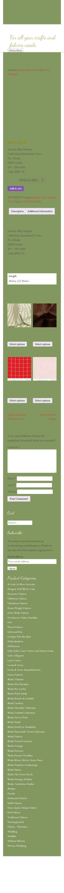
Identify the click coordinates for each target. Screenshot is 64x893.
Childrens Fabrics (17, 598)
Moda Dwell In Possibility (21, 727)
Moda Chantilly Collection (21, 707)
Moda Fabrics (14, 736)
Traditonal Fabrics (17, 817)
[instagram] (21, 21)
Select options (17, 344)
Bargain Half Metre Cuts (21, 589)
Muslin (11, 788)
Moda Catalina (15, 703)
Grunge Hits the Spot (19, 636)
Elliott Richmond (47, 874)
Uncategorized (15, 822)
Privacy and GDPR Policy (29, 869)
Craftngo (32, 6)
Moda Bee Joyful (16, 689)
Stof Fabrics (13, 812)
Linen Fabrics (15, 674)
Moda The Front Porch (19, 774)
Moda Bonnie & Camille (20, 698)
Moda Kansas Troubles (20, 755)
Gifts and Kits (14, 632)
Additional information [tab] (40, 211)
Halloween (13, 646)
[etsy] (44, 22)
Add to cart (16, 188)
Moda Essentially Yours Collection (26, 731)
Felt (9, 622)
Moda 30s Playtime (18, 684)
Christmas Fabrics (17, 603)
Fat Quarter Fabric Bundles (22, 617)
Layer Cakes (14, 660)
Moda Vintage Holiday (19, 779)
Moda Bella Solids (17, 693)
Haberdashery (15, 641)
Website (11, 491)
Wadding (12, 831)
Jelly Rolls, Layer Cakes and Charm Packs (30, 650)
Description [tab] (17, 211)
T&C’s (8, 869)
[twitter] (38, 21)
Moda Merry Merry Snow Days (25, 760)
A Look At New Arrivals (21, 584)
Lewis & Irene (15, 665)
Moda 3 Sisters (15, 679)
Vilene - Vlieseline (17, 826)
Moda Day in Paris (17, 717)
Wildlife (11, 836)
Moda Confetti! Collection (21, 712)
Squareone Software (26, 879)
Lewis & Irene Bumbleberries (24, 669)
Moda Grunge (15, 746)
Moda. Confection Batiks (20, 784)
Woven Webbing (16, 845)
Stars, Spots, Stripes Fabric (22, 807)
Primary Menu (15, 50)
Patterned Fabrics (17, 798)
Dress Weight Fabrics (19, 608)
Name (11, 478)
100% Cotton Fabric (30, 201)
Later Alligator (15, 655)
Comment (13, 447)
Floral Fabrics (15, 627)
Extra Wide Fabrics (18, 612)
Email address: (15, 556)
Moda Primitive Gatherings (22, 765)
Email (11, 485)
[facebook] (32, 21)
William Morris (16, 841)
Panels (11, 793)
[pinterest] (26, 21)
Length (13, 178)
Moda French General (19, 741)
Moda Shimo (14, 769)
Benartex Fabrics (16, 593)
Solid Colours (14, 803)
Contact (51, 869)
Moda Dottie (14, 722)
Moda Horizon (15, 750)
